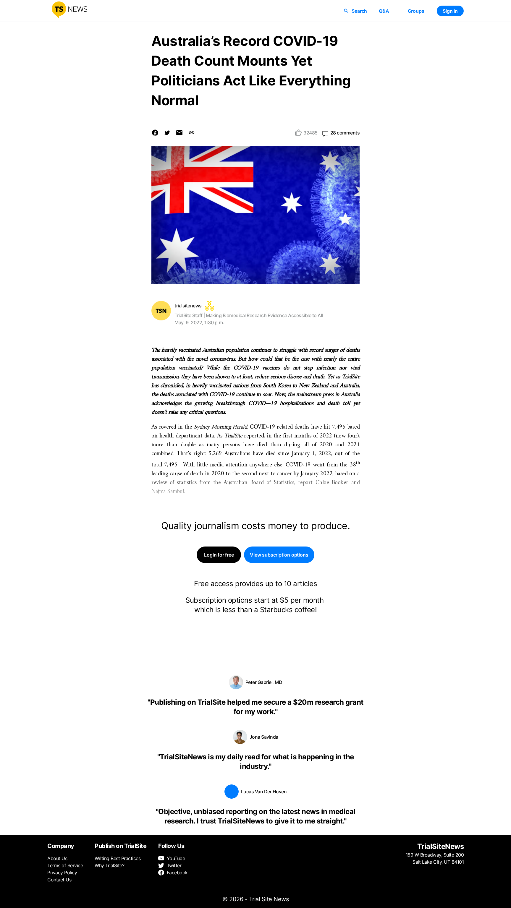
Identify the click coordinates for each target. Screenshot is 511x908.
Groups (416, 11)
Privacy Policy (62, 872)
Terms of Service (65, 865)
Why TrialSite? (109, 865)
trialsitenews (188, 306)
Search (359, 11)
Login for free (219, 555)
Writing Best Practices (117, 858)
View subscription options (279, 555)
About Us (57, 858)
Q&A (384, 11)
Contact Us (59, 880)
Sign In (450, 11)
